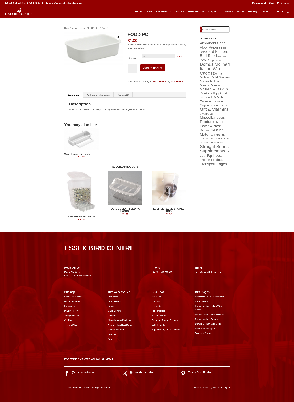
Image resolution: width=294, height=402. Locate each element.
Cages (212, 12)
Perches (219, 134)
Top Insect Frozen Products (165, 320)
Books (180, 12)
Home (139, 12)
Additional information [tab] (98, 95)
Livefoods (206, 113)
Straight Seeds (214, 146)
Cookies (68, 320)
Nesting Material (212, 132)
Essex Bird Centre (73, 296)
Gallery (228, 12)
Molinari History (247, 12)
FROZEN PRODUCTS (217, 105)
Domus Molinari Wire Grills (214, 87)
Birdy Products (222, 56)
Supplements (212, 151)
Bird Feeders (94, 28)
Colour (132, 58)
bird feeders (177, 81)
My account (259, 3)
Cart (271, 3)
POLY (211, 143)
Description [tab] (74, 95)
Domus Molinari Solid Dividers (209, 314)
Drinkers (206, 93)
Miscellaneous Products (212, 119)
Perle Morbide (158, 311)
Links (265, 12)
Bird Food (194, 12)
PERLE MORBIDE (219, 138)
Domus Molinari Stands (206, 319)
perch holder (204, 139)
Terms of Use (70, 325)
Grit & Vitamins (214, 109)
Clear (179, 56)
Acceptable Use (71, 315)
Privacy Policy (71, 311)
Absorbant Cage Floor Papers (213, 45)
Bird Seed (208, 55)
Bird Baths (113, 296)
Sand (110, 339)
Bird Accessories (158, 12)
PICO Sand (204, 143)
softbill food (219, 142)
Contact (278, 12)
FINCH (202, 98)
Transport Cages (213, 164)
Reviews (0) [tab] (123, 95)
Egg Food (220, 93)
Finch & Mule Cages (205, 328)
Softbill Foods (158, 325)
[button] (118, 37)
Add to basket (152, 68)
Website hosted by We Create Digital (212, 387)
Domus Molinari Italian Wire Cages (215, 68)
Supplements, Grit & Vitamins (166, 329)
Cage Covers (215, 60)
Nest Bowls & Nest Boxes (211, 126)
